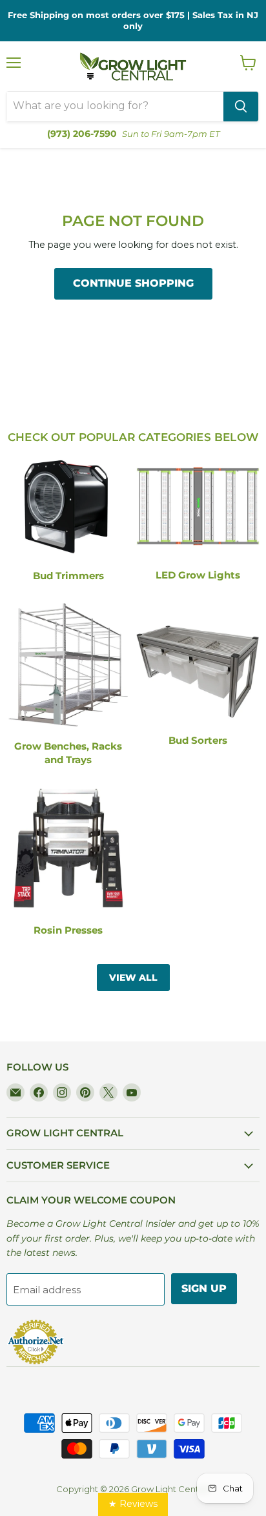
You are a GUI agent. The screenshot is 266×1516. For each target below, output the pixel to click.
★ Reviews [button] (133, 1504)
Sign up (204, 1288)
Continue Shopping (133, 283)
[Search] (240, 106)
